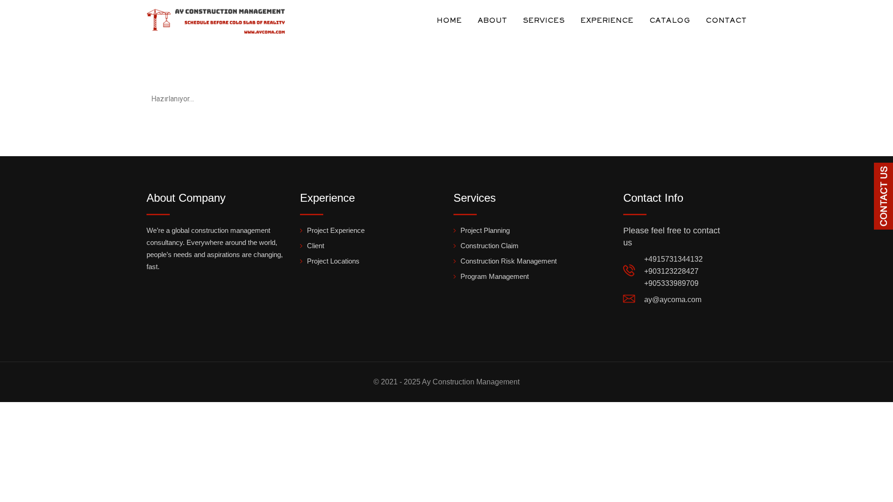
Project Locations (333, 261)
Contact (726, 21)
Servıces (544, 21)
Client (315, 246)
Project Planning (485, 230)
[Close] (885, 170)
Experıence (606, 21)
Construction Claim (489, 246)
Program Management (494, 276)
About (492, 21)
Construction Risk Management (508, 261)
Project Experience (336, 230)
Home (449, 21)
